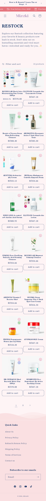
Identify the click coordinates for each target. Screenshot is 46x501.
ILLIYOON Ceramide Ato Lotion (33, 216)
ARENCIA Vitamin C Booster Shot (12, 298)
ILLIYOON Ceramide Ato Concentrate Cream (33, 92)
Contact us (10, 460)
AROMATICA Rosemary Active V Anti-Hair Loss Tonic (34, 135)
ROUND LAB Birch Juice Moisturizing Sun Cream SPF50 (12, 93)
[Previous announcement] (5, 3)
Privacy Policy (11, 437)
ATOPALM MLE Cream (33, 339)
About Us (9, 431)
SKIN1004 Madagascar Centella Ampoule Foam (34, 176)
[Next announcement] (41, 3)
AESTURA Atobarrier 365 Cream (12, 176)
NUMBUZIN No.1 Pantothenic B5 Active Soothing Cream (34, 381)
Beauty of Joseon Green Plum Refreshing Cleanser (12, 135)
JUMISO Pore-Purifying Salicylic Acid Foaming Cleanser (12, 257)
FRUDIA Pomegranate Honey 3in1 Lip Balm (12, 340)
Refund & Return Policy (16, 443)
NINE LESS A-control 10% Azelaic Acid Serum (12, 216)
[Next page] (30, 405)
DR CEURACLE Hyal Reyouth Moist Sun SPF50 (12, 381)
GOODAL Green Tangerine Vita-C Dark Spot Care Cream (33, 299)
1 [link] (16, 405)
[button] (5, 16)
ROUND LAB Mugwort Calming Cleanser (33, 256)
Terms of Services (13, 455)
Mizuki (26, 496)
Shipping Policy (12, 449)
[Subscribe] (38, 477)
